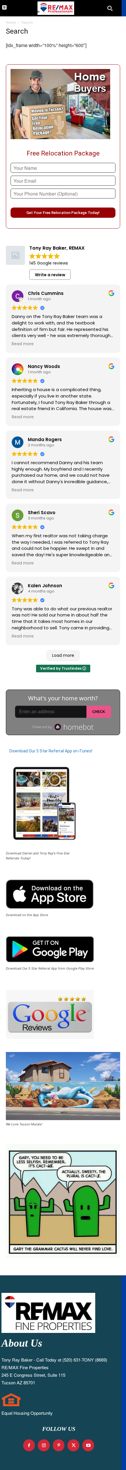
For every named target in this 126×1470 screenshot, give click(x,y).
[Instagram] (44, 1445)
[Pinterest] (59, 1445)
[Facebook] (29, 1445)
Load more (63, 655)
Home (11, 22)
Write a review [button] (50, 275)
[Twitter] (73, 1445)
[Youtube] (88, 1445)
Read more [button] (23, 344)
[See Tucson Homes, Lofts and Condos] (55, 8)
